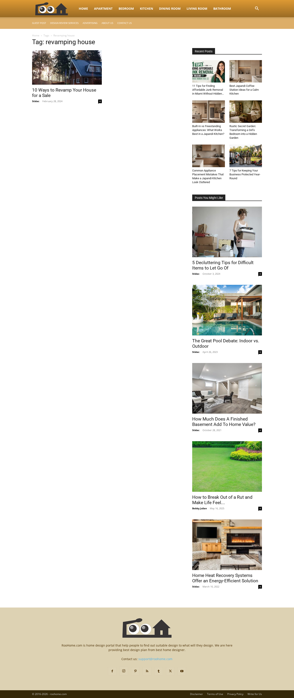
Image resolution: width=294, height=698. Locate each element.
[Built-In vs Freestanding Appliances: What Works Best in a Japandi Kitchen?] (208, 111)
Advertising (90, 23)
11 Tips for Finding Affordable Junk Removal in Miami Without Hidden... (208, 89)
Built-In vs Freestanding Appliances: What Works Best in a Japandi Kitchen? (208, 130)
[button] (257, 9)
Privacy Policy (235, 694)
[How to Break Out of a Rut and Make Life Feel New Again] (227, 466)
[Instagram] (123, 671)
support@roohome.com (155, 659)
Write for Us (255, 694)
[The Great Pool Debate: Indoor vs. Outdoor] (227, 310)
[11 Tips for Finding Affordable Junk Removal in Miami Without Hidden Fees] (208, 71)
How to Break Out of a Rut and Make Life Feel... (222, 500)
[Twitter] (170, 671)
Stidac (35, 101)
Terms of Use (215, 694)
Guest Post (39, 23)
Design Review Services (64, 23)
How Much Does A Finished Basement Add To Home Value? (223, 421)
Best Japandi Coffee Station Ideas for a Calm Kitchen (244, 89)
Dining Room (170, 8)
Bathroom (222, 8)
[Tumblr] (158, 671)
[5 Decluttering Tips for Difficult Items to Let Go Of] (227, 232)
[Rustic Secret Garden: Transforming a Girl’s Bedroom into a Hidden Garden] (245, 111)
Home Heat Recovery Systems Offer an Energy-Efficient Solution (225, 578)
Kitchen (146, 8)
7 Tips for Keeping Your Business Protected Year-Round (244, 174)
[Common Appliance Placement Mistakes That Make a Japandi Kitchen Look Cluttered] (208, 156)
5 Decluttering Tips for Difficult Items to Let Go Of (223, 265)
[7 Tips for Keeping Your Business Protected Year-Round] (245, 156)
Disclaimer (196, 694)
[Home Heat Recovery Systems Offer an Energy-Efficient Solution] (227, 544)
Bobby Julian (199, 508)
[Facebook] (112, 671)
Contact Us (124, 23)
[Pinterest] (135, 671)
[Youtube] (182, 671)
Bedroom (126, 8)
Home (83, 8)
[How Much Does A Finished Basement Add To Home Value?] (227, 388)
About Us (107, 23)
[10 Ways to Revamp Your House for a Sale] (67, 67)
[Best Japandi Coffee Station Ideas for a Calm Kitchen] (245, 71)
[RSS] (147, 671)
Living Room (197, 8)
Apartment (103, 8)
